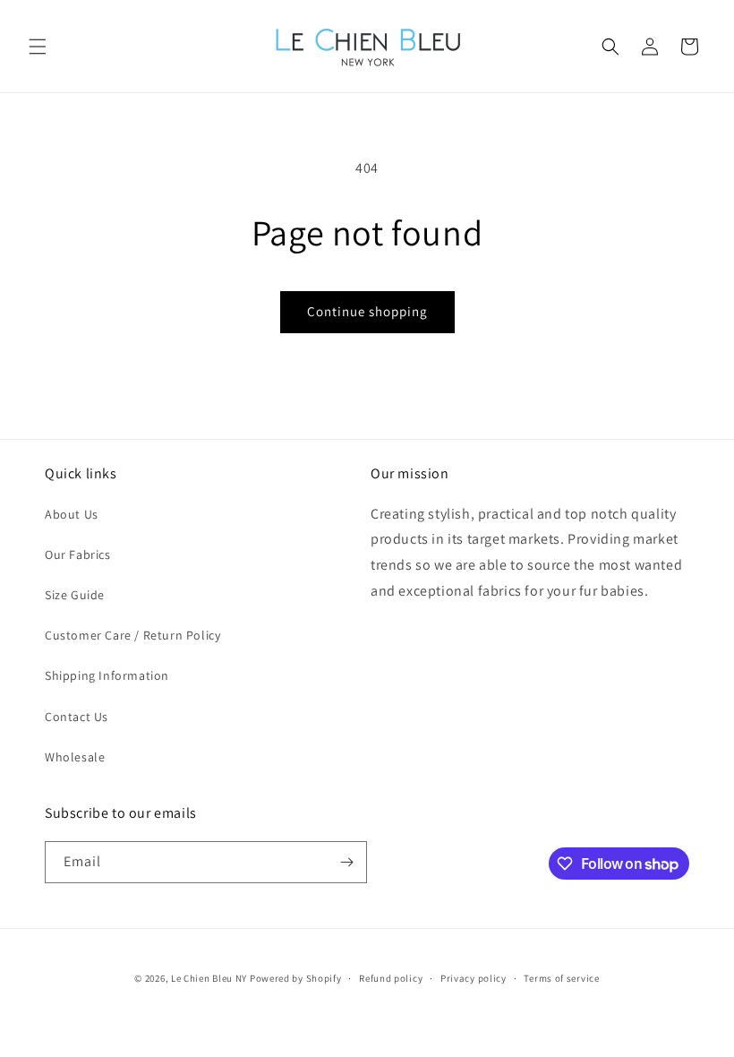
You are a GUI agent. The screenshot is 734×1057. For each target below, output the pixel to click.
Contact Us (76, 717)
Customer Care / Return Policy (132, 635)
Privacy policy (473, 978)
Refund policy (390, 978)
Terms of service (561, 978)
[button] (37, 46)
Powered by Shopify (296, 978)
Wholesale (75, 757)
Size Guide (75, 595)
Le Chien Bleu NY (209, 978)
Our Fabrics (78, 554)
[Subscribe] (346, 862)
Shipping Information (107, 675)
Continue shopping (367, 311)
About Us (71, 514)
